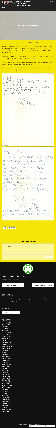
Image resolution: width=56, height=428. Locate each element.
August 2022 (6, 325)
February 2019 (6, 376)
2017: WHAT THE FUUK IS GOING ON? (42, 285)
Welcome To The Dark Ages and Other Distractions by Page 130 (16, 4)
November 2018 (6, 382)
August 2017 (6, 411)
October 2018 (6, 384)
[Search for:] (11, 312)
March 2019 (5, 374)
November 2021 (6, 333)
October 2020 (6, 344)
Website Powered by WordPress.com (27, 424)
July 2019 (5, 368)
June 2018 (5, 392)
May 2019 (5, 370)
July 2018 (5, 390)
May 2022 (5, 329)
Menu (51, 1)
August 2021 (6, 339)
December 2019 (6, 360)
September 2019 (7, 364)
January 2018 (6, 401)
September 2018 (7, 386)
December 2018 (6, 380)
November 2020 (6, 342)
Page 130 (35, 42)
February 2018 (6, 399)
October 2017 (6, 407)
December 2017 (6, 403)
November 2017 (6, 405)
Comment (49, 257)
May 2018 (5, 394)
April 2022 (5, 331)
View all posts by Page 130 (10, 280)
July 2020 (5, 350)
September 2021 (7, 337)
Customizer (13, 301)
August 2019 (6, 366)
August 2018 (6, 388)
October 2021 (6, 335)
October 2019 (6, 362)
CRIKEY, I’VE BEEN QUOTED (13, 285)
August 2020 (6, 348)
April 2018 (5, 396)
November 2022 (6, 323)
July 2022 (5, 327)
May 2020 (5, 352)
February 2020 (6, 358)
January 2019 (6, 378)
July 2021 (5, 340)
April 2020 (5, 354)
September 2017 (7, 409)
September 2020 (7, 346)
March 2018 (5, 398)
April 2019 (5, 372)
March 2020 (5, 356)
